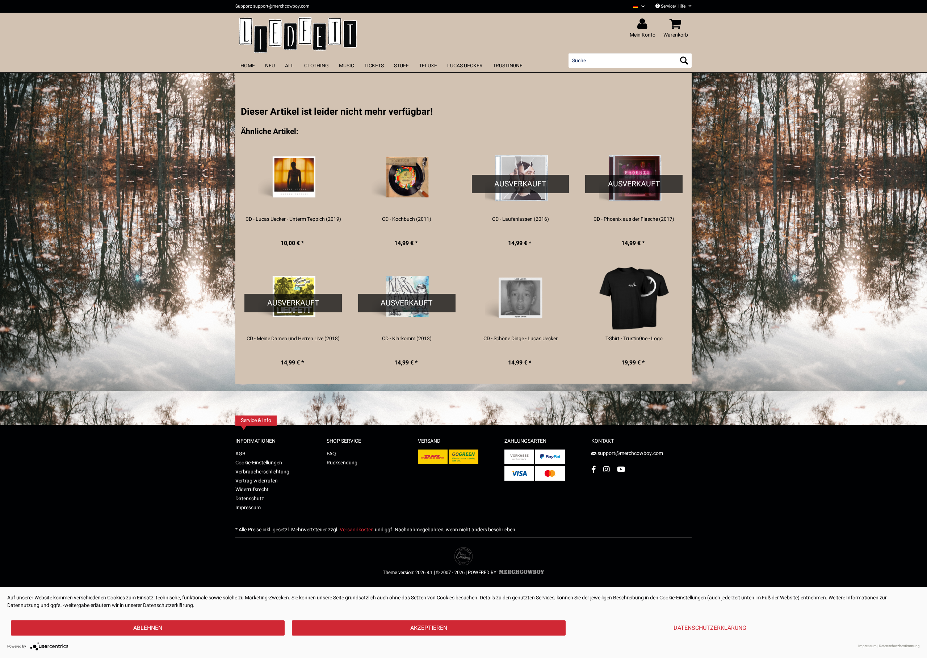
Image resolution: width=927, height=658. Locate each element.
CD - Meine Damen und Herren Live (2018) (293, 338)
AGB (240, 453)
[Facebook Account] (593, 469)
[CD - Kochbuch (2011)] (407, 179)
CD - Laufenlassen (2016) (520, 219)
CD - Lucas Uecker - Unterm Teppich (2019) (293, 219)
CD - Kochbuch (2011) (406, 219)
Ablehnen (147, 628)
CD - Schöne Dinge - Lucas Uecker (520, 338)
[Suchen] (684, 60)
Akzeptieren (428, 628)
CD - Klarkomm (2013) (407, 338)
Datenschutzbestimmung (899, 646)
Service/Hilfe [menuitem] (673, 6)
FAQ (331, 453)
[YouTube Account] (621, 469)
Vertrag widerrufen (256, 481)
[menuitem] (636, 6)
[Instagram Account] (606, 469)
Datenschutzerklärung (710, 628)
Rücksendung (342, 463)
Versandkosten (357, 529)
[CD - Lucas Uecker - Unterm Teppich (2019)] (293, 179)
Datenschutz (249, 498)
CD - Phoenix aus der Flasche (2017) (633, 219)
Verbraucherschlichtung (262, 472)
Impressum (248, 507)
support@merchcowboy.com (630, 453)
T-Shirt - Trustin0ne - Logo (634, 338)
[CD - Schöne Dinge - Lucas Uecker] (520, 298)
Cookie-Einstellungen (258, 463)
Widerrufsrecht (252, 489)
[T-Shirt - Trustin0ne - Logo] (634, 298)
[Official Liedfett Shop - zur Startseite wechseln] (298, 33)
